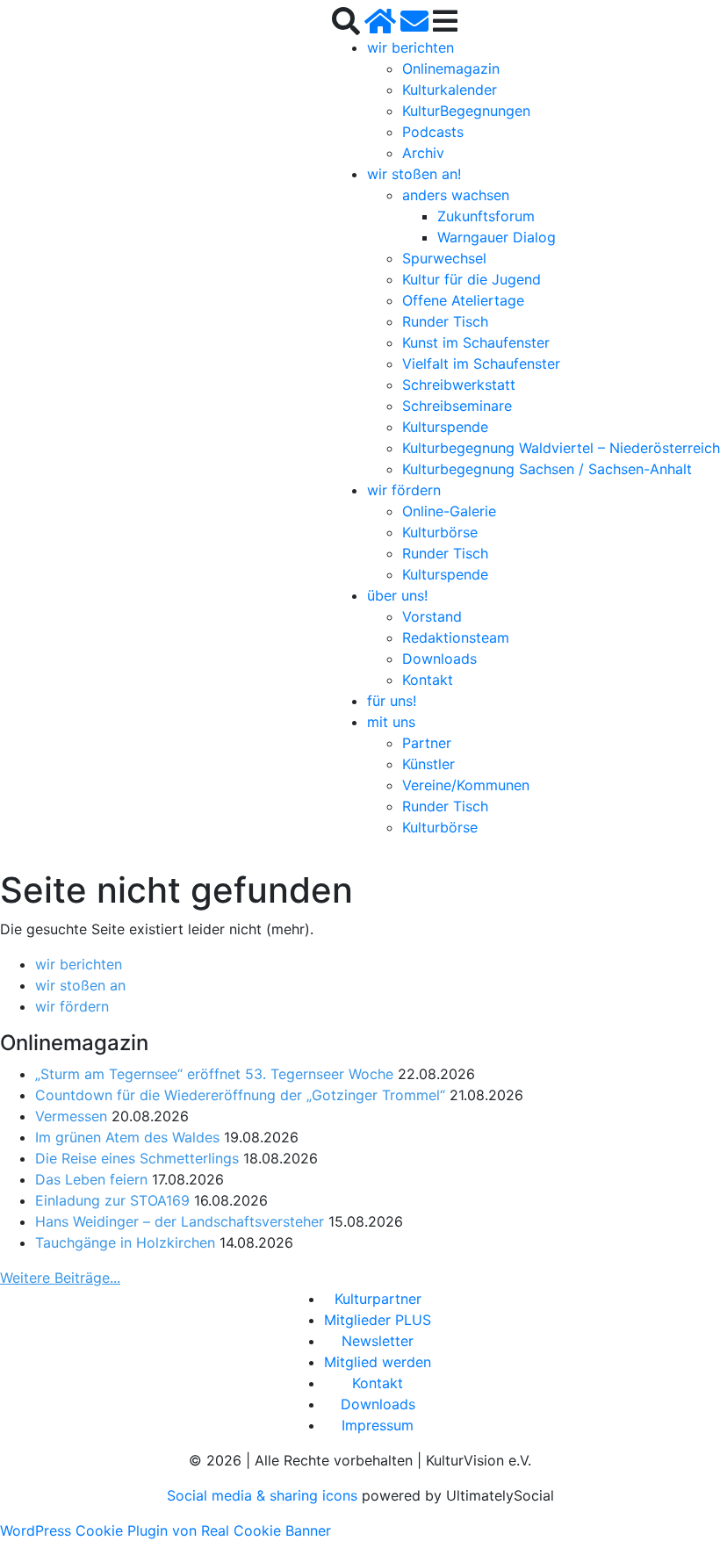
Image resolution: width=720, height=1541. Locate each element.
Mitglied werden (377, 1362)
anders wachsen (455, 195)
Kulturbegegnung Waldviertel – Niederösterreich (561, 448)
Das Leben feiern (91, 1179)
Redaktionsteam (455, 637)
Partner (426, 743)
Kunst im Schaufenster (476, 342)
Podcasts (433, 131)
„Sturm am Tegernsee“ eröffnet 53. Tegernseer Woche (214, 1074)
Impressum (378, 1425)
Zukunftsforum (486, 216)
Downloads (439, 658)
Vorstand (432, 616)
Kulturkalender (449, 89)
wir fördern (404, 490)
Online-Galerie (449, 511)
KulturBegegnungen (466, 110)
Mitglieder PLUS (377, 1320)
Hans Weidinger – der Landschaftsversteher (179, 1221)
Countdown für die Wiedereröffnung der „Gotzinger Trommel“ (240, 1095)
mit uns (391, 722)
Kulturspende (445, 427)
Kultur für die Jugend (471, 279)
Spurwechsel (444, 258)
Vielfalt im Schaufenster (481, 363)
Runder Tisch (445, 321)
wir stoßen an (80, 985)
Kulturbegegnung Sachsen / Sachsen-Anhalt (547, 469)
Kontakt (427, 679)
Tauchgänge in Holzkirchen (125, 1242)
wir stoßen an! (414, 174)
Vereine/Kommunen (465, 785)
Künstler (428, 764)
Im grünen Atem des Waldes (127, 1137)
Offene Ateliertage (463, 300)
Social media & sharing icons (264, 1495)
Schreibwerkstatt (458, 384)
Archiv (423, 153)
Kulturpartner (378, 1298)
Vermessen (71, 1116)
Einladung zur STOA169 (112, 1200)
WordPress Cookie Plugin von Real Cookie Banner (165, 1530)
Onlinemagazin (451, 68)
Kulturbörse (440, 532)
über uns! (397, 595)
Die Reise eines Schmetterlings (137, 1158)
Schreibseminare (457, 405)
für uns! (391, 700)
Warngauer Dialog (496, 237)
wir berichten (410, 47)
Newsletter (378, 1341)
